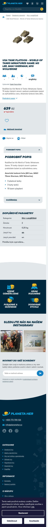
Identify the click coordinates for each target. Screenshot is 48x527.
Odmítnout (12, 521)
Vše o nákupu (9, 496)
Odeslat (40, 373)
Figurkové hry (9, 462)
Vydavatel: (11, 84)
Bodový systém (9, 484)
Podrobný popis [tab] (13, 149)
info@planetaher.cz (14, 424)
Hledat (41, 9)
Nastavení (23, 513)
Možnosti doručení (14, 129)
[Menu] (42, 3)
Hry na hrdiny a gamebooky (14, 456)
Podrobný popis (8, 98)
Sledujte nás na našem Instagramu (23, 324)
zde (32, 506)
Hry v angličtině (29, 218)
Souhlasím (34, 521)
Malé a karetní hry (10, 453)
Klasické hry (8, 466)
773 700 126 (13, 420)
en (23, 232)
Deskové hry (8, 449)
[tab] (23, 200)
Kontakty (7, 481)
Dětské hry (8, 459)
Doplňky (7, 469)
